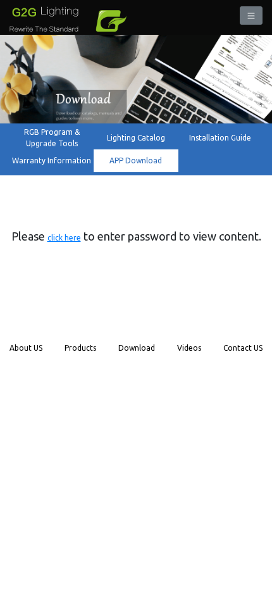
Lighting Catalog (136, 138)
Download (136, 348)
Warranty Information (51, 160)
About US (25, 348)
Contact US (243, 348)
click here (64, 238)
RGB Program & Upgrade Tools (52, 138)
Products (80, 348)
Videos (189, 348)
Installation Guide (220, 138)
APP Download (135, 160)
